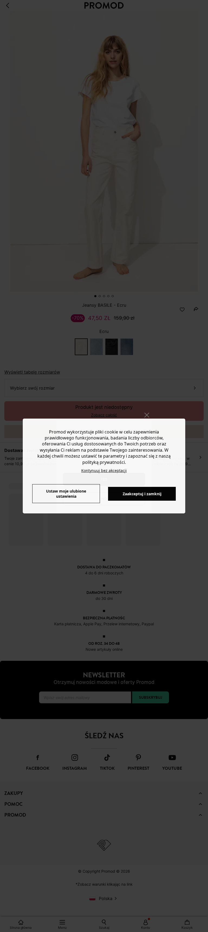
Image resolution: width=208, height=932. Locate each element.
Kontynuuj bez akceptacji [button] (104, 470)
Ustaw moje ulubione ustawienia (66, 493)
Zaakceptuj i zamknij (142, 493)
